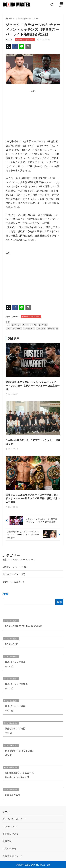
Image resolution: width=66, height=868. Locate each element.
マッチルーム (29, 328)
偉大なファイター (14, 574)
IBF (7, 324)
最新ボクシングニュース (29, 18)
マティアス (41, 328)
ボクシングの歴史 (13, 581)
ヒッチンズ (42, 324)
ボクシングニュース (14, 328)
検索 (5, 594)
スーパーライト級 (29, 324)
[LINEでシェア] (21, 46)
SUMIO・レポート (15, 566)
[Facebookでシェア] (15, 46)
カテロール (16, 324)
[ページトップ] (60, 862)
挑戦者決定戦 (53, 328)
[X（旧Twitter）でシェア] (8, 46)
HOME (12, 18)
